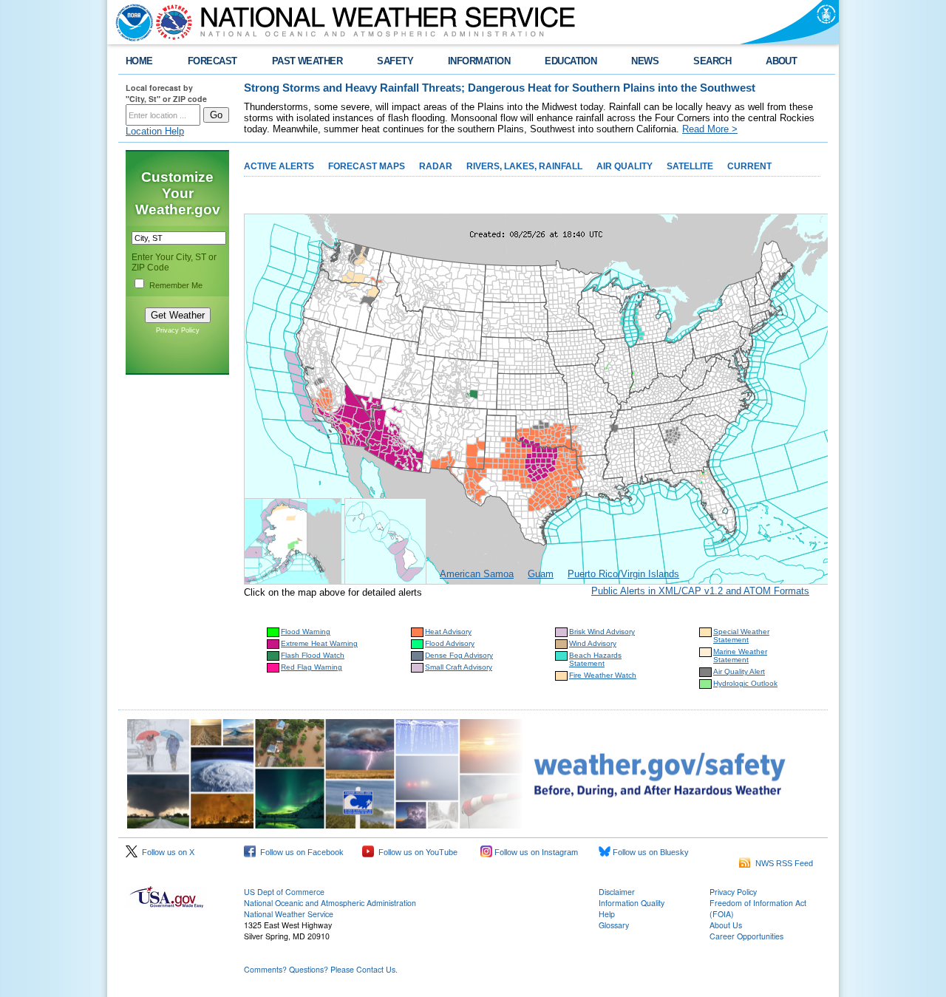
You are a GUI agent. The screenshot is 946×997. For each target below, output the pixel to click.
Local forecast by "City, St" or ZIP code (166, 93)
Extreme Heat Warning (319, 643)
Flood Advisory (449, 643)
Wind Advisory (592, 643)
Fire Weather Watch (602, 675)
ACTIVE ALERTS (279, 166)
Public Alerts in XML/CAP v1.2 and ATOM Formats (700, 590)
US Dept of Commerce (284, 891)
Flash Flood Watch (312, 655)
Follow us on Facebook (300, 852)
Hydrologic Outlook (745, 683)
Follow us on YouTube (415, 852)
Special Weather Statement (741, 635)
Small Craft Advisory (458, 667)
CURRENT (749, 166)
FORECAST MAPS (366, 166)
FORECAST (212, 61)
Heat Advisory (448, 631)
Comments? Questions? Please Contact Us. (321, 969)
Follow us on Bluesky (649, 852)
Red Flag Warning (311, 667)
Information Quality (631, 902)
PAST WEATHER (307, 61)
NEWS (645, 61)
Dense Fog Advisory (459, 655)
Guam (541, 573)
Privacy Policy (178, 330)
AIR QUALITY (624, 166)
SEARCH (712, 61)
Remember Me (176, 285)
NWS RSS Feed (782, 863)
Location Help (155, 131)
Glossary (614, 924)
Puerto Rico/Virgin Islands (623, 573)
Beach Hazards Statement (595, 659)
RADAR (435, 166)
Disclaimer (617, 891)
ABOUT (781, 61)
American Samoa (477, 573)
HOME (139, 61)
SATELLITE (690, 166)
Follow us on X (165, 852)
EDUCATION (570, 61)
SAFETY (395, 61)
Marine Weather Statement (740, 655)
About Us (726, 924)
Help (607, 913)
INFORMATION (479, 61)
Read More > (710, 129)
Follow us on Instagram (535, 852)
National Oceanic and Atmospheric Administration (330, 902)
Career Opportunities (746, 936)
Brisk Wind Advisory (602, 631)
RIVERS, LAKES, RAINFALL (524, 166)
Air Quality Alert (739, 671)
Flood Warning (305, 631)
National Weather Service (288, 913)
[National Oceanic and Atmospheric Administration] (131, 22)
